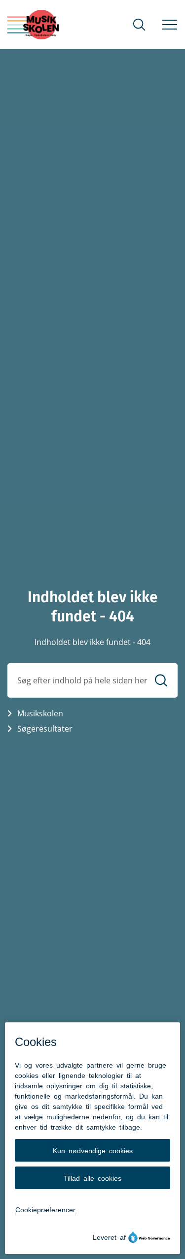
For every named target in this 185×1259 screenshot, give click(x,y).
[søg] (139, 24)
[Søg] (161, 680)
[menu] (170, 24)
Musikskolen (40, 713)
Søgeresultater (45, 728)
